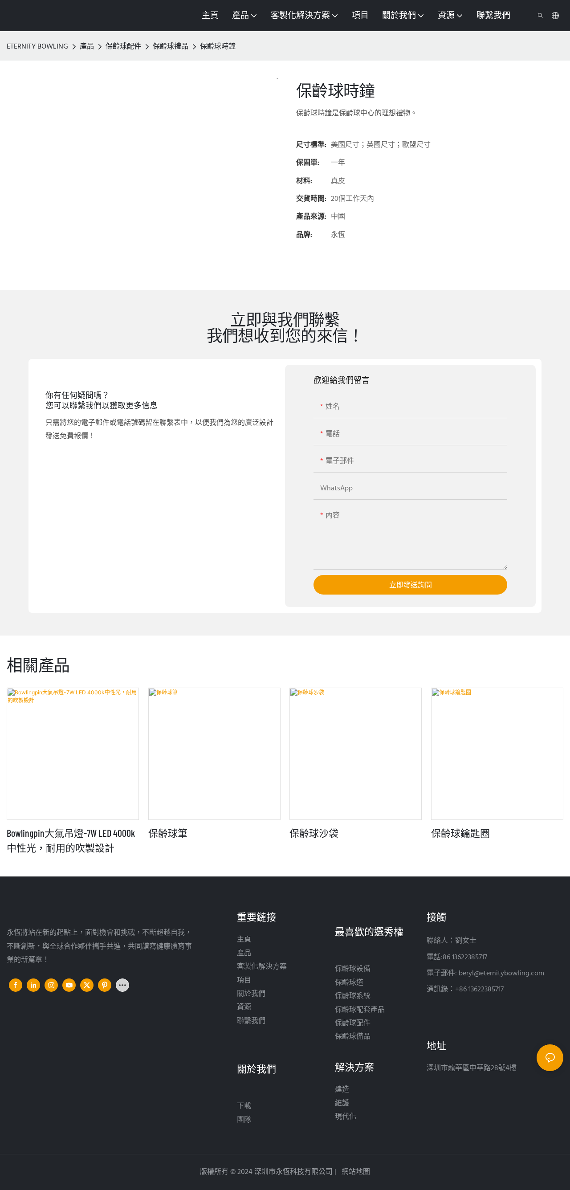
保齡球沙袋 (313, 833)
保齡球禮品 (170, 47)
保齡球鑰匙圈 (460, 833)
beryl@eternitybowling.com (501, 973)
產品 (87, 47)
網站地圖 (355, 1172)
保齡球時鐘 (218, 47)
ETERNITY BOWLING (37, 47)
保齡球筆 (167, 833)
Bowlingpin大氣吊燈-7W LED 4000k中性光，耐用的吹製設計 (71, 840)
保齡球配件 (123, 47)
